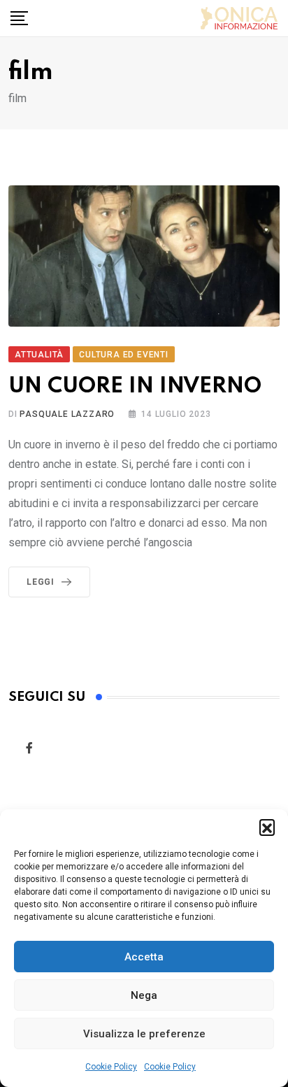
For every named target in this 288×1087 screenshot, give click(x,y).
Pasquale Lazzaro (67, 414)
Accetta (144, 957)
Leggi (41, 582)
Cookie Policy (111, 1067)
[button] (267, 827)
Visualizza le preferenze (144, 1034)
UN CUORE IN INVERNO (134, 386)
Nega (144, 995)
